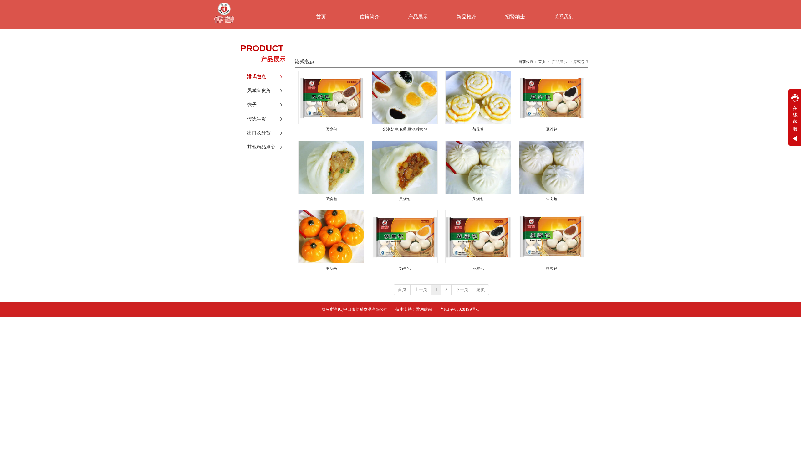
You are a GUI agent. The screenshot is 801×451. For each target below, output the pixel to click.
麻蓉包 (478, 268)
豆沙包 (551, 129)
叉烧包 (331, 129)
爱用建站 (424, 309)
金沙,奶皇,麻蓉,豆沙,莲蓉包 (404, 129)
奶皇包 (405, 268)
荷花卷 (478, 129)
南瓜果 (331, 268)
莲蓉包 (551, 268)
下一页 (461, 289)
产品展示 (559, 62)
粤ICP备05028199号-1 (459, 309)
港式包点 (580, 62)
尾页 (480, 289)
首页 (542, 62)
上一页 (420, 289)
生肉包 (551, 199)
